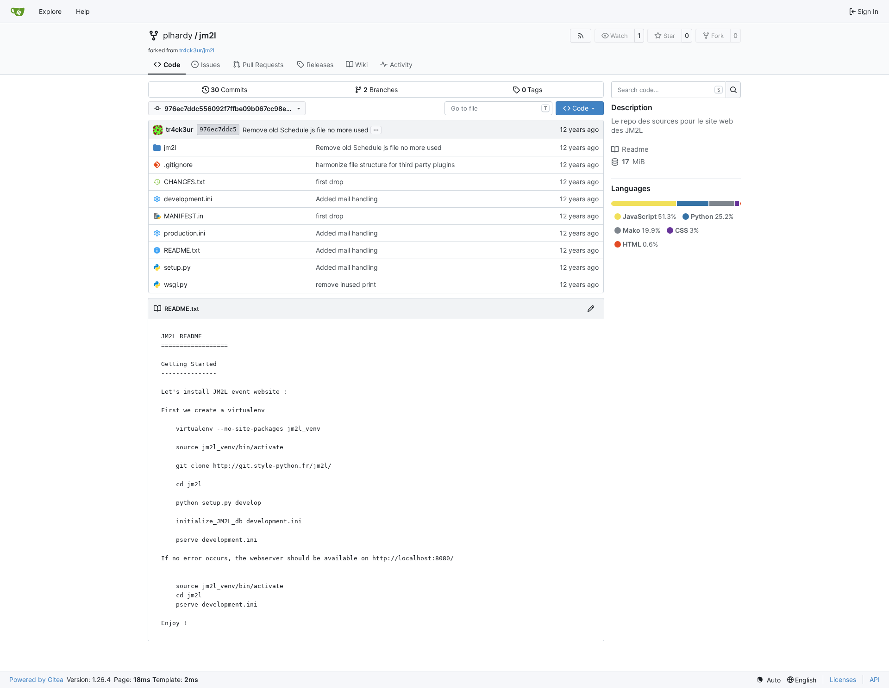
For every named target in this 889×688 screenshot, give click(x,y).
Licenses (843, 679)
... (376, 129)
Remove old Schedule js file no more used (306, 130)
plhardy (178, 35)
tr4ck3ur (180, 129)
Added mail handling (347, 199)
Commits (229, 89)
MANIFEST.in (183, 216)
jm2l (207, 35)
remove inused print (346, 284)
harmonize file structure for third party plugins (385, 164)
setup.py (177, 267)
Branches (380, 89)
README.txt (182, 250)
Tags (532, 89)
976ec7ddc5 (218, 129)
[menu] (768, 680)
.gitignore (178, 164)
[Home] (18, 11)
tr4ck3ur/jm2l (196, 50)
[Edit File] (590, 308)
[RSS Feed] (580, 36)
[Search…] (733, 89)
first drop (330, 182)
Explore (50, 11)
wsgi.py (176, 284)
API (875, 679)
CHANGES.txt (184, 182)
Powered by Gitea (36, 679)
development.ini (188, 199)
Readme (635, 149)
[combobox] (498, 108)
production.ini (184, 233)
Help (83, 11)
